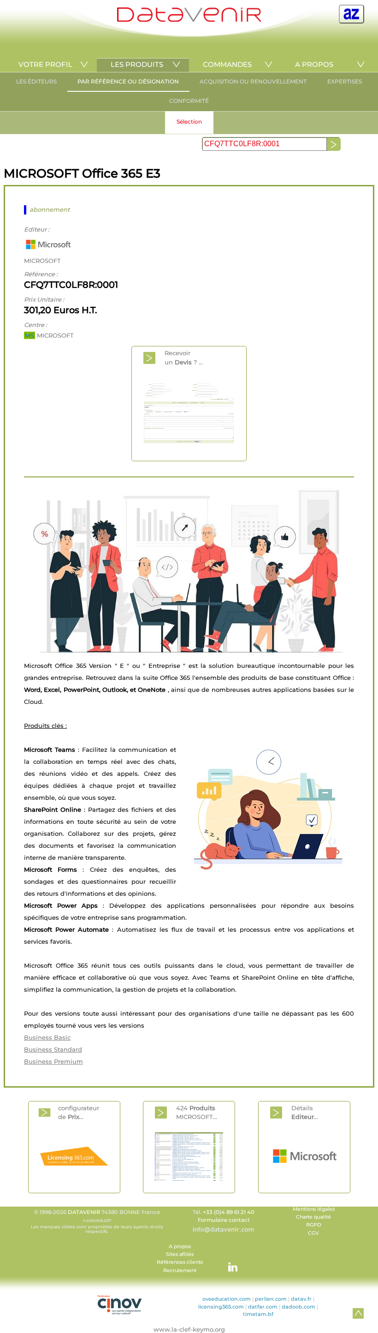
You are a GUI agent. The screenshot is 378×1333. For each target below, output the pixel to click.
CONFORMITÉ (189, 100)
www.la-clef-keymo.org (189, 1329)
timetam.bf (258, 1314)
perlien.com (271, 1299)
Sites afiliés (180, 1254)
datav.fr (301, 1299)
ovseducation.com (226, 1299)
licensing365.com (221, 1306)
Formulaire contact (224, 1220)
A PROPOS (314, 64)
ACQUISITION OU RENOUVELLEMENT (253, 81)
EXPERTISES (344, 81)
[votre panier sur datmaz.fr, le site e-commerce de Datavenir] (351, 14)
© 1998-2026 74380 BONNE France (97, 1221)
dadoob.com (298, 1306)
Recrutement (179, 1270)
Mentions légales (314, 1209)
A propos (180, 1247)
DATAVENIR (84, 1212)
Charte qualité (313, 1217)
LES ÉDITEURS (36, 81)
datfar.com (263, 1306)
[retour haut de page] (358, 1313)
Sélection (189, 121)
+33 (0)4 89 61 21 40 (228, 1212)
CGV (313, 1233)
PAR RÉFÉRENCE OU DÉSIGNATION (128, 81)
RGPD (313, 1225)
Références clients (180, 1262)
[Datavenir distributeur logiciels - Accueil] (189, 19)
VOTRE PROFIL (45, 64)
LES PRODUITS (137, 64)
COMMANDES (227, 64)
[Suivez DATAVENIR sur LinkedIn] (228, 1262)
